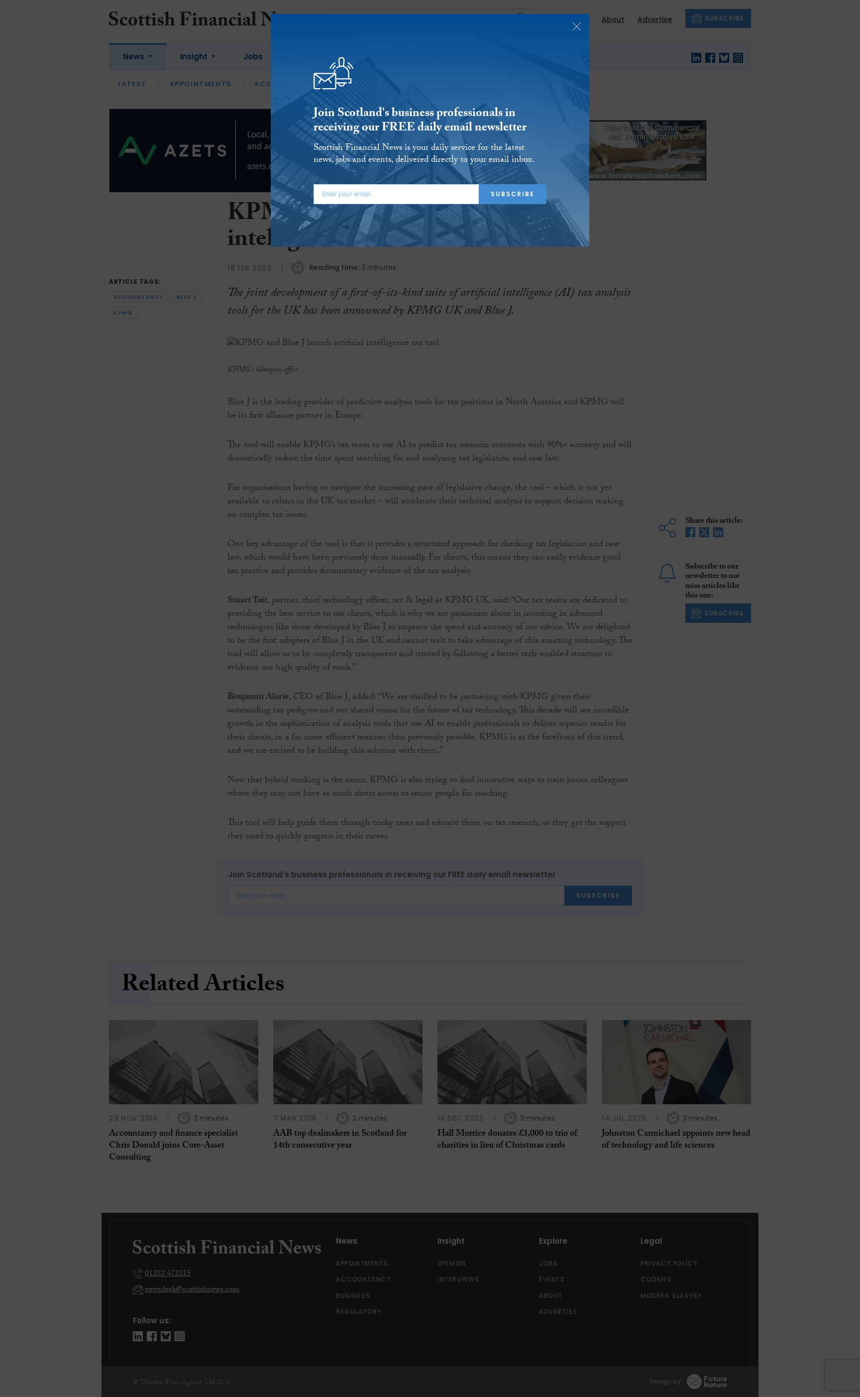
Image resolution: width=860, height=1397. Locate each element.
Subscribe (513, 194)
